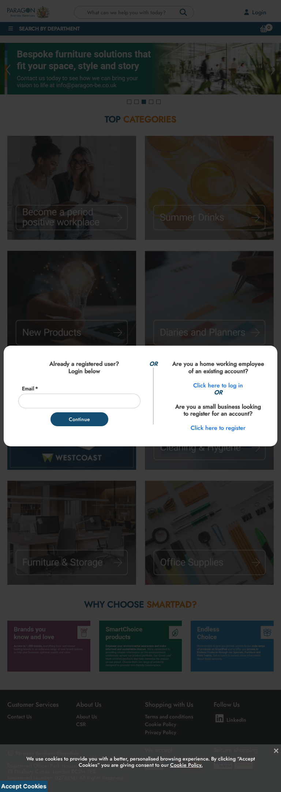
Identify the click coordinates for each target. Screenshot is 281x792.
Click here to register (218, 427)
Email (28, 389)
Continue (79, 419)
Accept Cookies (23, 786)
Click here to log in (218, 385)
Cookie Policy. (186, 765)
